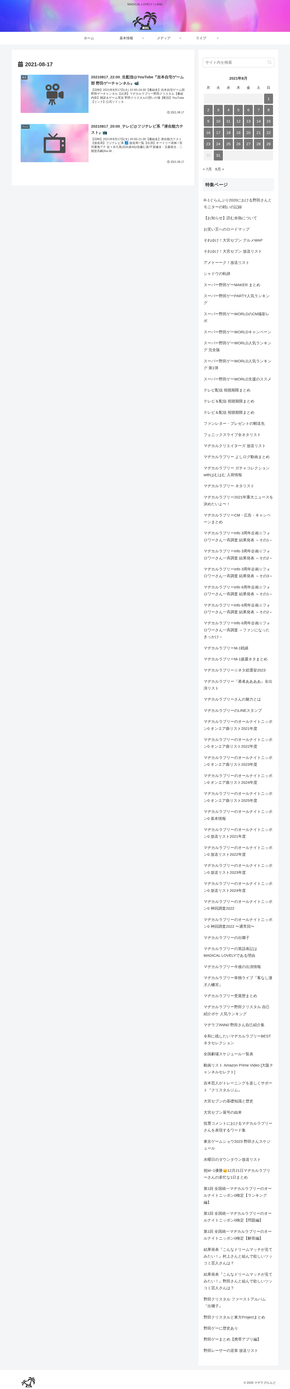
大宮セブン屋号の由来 (223, 1112)
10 (218, 121)
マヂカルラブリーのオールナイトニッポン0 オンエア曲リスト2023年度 (238, 761)
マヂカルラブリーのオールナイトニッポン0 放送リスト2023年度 (238, 868)
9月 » (219, 169)
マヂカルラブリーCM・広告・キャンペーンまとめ (237, 518)
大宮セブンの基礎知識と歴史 (228, 1101)
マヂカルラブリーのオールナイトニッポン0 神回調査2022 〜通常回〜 (238, 923)
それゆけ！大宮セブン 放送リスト (233, 251)
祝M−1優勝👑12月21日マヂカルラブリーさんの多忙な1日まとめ (237, 1173)
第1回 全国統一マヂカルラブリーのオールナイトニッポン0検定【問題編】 (238, 1216)
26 (238, 144)
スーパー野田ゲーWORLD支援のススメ (237, 379)
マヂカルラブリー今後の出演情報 (232, 967)
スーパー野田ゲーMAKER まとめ (232, 285)
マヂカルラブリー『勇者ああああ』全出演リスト (238, 684)
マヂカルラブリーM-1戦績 (226, 648)
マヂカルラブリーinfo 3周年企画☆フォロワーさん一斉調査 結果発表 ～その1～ (238, 536)
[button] (269, 62)
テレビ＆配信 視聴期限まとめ (229, 401)
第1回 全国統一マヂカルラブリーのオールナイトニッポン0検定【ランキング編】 (238, 1195)
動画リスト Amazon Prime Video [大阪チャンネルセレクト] (238, 1068)
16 (208, 133)
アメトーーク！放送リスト (226, 262)
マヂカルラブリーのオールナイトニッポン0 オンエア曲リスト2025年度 (238, 796)
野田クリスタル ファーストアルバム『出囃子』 (235, 1302)
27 (248, 144)
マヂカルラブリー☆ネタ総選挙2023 (235, 670)
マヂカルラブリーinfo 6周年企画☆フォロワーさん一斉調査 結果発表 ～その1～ (238, 590)
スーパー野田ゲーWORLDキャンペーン (237, 332)
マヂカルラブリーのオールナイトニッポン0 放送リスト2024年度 (238, 886)
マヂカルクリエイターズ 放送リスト (235, 446)
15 (268, 121)
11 (228, 121)
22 (268, 133)
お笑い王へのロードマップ (226, 229)
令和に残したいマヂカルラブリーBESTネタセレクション (237, 1039)
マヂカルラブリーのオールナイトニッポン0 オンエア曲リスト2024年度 (238, 779)
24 (218, 144)
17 (218, 133)
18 (228, 133)
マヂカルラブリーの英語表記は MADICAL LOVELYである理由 (230, 952)
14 (258, 121)
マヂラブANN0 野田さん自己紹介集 (234, 1025)
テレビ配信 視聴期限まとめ (227, 390)
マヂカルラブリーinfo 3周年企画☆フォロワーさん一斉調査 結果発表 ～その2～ (238, 554)
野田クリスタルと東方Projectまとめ (234, 1317)
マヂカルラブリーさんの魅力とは (232, 699)
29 (268, 144)
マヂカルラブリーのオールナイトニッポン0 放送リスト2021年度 (238, 833)
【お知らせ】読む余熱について (230, 218)
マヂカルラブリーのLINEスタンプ (233, 710)
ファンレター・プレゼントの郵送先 (234, 423)
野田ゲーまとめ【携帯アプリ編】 (232, 1339)
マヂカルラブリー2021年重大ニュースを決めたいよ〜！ (238, 500)
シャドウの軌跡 (217, 274)
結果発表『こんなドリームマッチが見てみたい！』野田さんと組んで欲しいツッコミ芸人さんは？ (238, 1281)
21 (258, 133)
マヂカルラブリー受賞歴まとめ (230, 996)
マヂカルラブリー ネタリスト (229, 486)
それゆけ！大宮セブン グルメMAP (233, 240)
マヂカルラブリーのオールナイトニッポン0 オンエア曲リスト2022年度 (238, 743)
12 (238, 121)
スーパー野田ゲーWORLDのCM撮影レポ (237, 317)
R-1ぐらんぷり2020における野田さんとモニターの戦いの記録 (238, 203)
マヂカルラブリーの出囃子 (226, 938)
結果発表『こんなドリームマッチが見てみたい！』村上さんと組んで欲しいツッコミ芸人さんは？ (238, 1256)
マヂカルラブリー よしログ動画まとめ (237, 457)
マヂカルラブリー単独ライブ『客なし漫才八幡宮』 (238, 981)
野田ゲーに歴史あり (221, 1328)
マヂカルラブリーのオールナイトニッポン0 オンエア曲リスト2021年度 (238, 724)
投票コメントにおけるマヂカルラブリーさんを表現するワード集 (238, 1126)
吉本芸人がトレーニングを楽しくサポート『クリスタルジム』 (238, 1086)
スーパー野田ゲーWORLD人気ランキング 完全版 (237, 346)
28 (258, 144)
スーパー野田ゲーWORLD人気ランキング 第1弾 (237, 364)
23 (208, 144)
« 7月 (207, 169)
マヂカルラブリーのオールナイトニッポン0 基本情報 (238, 814)
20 (248, 133)
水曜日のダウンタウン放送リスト (232, 1159)
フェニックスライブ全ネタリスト (232, 435)
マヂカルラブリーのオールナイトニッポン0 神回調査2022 (238, 905)
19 (238, 133)
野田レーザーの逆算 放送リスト (231, 1350)
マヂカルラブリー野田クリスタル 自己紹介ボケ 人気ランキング (237, 1010)
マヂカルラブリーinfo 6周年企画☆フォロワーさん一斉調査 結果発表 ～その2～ (238, 608)
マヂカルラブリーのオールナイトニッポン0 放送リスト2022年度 (238, 851)
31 (218, 155)
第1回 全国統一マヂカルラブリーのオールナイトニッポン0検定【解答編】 (238, 1234)
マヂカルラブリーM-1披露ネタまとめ (235, 659)
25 (228, 144)
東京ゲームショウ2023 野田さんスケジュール (237, 1144)
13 (248, 121)
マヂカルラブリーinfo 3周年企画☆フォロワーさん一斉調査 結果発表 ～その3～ (238, 572)
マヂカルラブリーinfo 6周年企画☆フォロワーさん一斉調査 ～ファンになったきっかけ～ (237, 630)
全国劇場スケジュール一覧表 (228, 1054)
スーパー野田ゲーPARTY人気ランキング (237, 299)
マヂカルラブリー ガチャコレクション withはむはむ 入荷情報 (237, 471)
